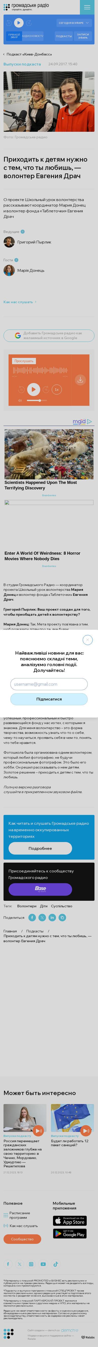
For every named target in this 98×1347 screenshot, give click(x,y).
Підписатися (49, 698)
